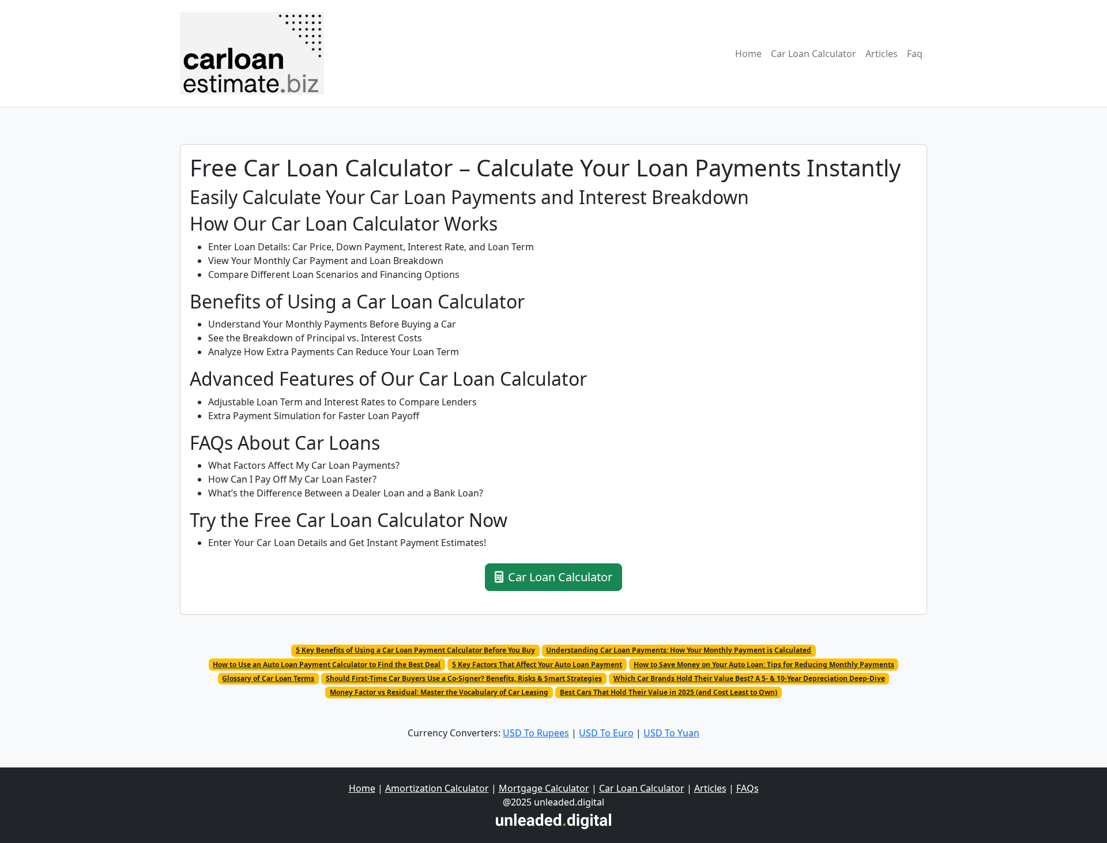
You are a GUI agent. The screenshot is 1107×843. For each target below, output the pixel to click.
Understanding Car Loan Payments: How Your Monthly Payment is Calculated (678, 650)
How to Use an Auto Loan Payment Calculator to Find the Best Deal (326, 664)
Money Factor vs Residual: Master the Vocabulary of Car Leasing (439, 692)
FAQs (747, 788)
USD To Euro (606, 733)
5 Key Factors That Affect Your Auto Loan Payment (537, 664)
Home (748, 53)
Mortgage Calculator (544, 788)
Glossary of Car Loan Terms (268, 678)
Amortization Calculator (437, 788)
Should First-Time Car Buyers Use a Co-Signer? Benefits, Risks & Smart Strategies (464, 678)
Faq (914, 53)
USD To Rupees (536, 733)
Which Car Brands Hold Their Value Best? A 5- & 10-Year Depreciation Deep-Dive (749, 678)
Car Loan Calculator (813, 53)
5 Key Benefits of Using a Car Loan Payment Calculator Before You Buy (415, 650)
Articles (881, 53)
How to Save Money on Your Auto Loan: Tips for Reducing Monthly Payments (764, 664)
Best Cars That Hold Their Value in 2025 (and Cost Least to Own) (668, 692)
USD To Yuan (671, 733)
